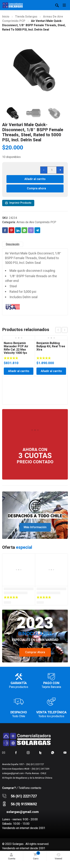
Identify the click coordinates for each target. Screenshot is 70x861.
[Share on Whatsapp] (24, 230)
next (64, 330)
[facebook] (16, 752)
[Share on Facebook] (5, 230)
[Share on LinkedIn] (18, 230)
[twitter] (40, 752)
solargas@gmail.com (13, 773)
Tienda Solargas (26, 16)
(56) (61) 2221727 (35, 764)
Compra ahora (36, 188)
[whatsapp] (52, 752)
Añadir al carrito (35, 179)
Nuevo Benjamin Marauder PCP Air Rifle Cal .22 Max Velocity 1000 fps (16, 348)
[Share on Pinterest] (11, 230)
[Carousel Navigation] (61, 330)
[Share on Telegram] (37, 230)
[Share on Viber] (31, 230)
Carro (36, 855)
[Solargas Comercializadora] (13, 5)
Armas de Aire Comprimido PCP (36, 222)
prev (58, 330)
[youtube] (65, 752)
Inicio (5, 16)
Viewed (58, 858)
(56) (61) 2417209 (40, 768)
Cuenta (11, 858)
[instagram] (28, 752)
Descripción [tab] (12, 244)
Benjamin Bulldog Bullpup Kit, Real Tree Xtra (50, 346)
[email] (3, 752)
